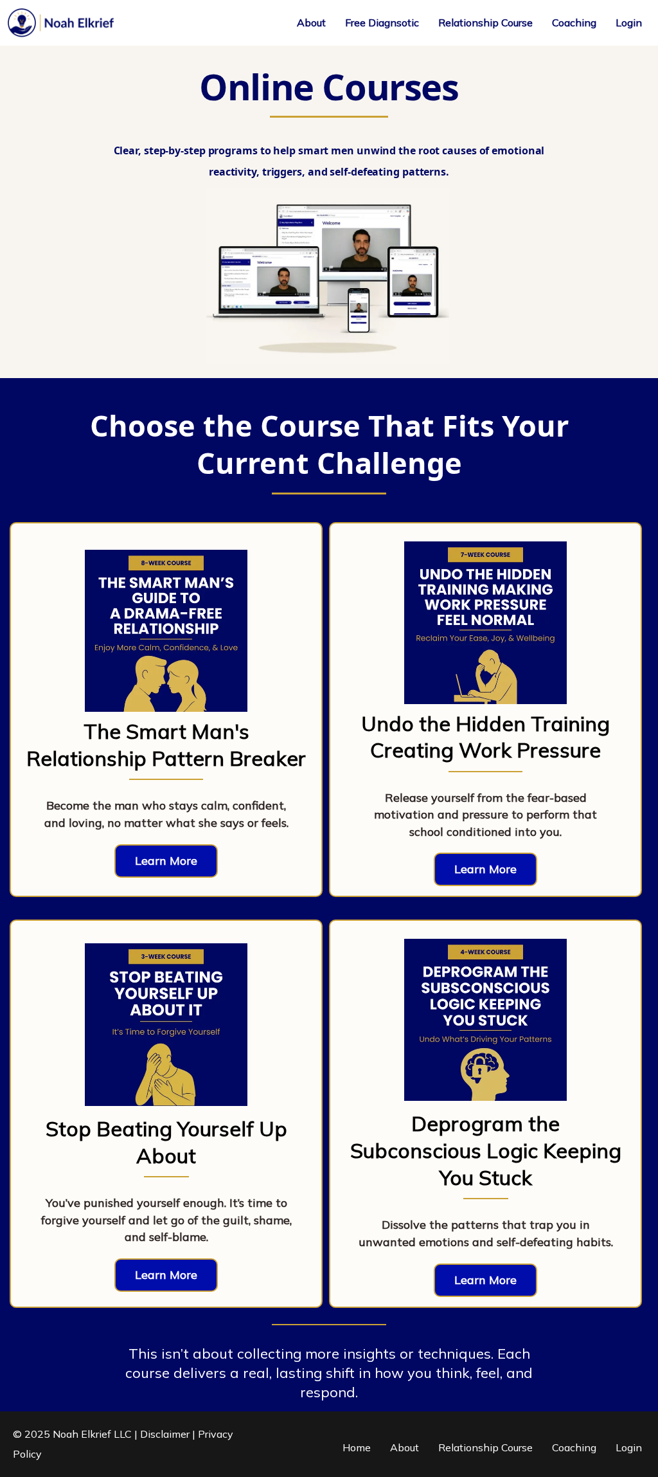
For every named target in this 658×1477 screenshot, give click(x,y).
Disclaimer (165, 1433)
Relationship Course (485, 22)
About (311, 22)
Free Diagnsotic (382, 22)
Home (356, 1447)
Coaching (574, 22)
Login (629, 22)
